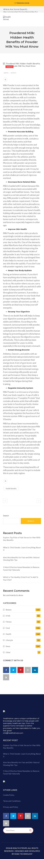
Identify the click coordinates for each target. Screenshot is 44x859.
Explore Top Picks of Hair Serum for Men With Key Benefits (21, 538)
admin (6, 73)
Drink (8, 616)
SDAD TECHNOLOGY (23, 854)
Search (6, 516)
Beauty (8, 610)
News (8, 646)
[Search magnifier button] (30, 830)
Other (8, 652)
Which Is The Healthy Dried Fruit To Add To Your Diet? (20, 578)
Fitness (9, 622)
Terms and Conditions (12, 801)
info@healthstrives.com (13, 733)
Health (9, 67)
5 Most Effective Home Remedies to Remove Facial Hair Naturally (21, 568)
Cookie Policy (8, 795)
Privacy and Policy (10, 807)
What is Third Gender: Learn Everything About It (22, 548)
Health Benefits (11, 489)
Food (8, 628)
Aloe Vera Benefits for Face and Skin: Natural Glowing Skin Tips (21, 558)
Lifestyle (9, 640)
